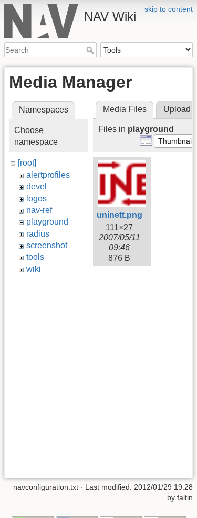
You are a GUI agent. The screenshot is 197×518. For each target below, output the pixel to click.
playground (47, 221)
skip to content (168, 9)
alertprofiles (48, 174)
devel (36, 186)
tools (35, 256)
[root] (27, 162)
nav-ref (39, 210)
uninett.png (119, 214)
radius (37, 233)
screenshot (46, 245)
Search (91, 50)
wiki (33, 269)
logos (36, 198)
